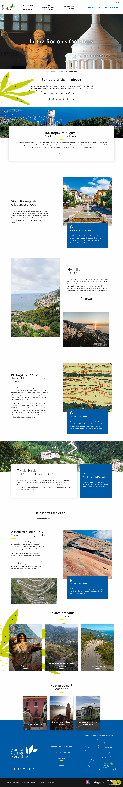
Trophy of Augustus (76, 240)
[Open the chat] (118, 782)
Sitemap (51, 783)
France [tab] (87, 735)
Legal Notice (42, 783)
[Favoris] (112, 3)
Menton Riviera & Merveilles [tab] (103, 735)
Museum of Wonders (93, 487)
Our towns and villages (12, 783)
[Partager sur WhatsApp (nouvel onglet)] (60, 99)
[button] (108, 2)
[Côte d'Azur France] (98, 782)
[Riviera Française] (87, 782)
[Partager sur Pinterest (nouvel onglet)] (64, 99)
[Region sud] (112, 782)
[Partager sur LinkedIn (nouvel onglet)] (57, 99)
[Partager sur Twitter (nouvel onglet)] (53, 99)
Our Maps (25, 783)
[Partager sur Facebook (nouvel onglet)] (49, 99)
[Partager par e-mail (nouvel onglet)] (67, 99)
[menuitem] (9, 7)
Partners (33, 783)
